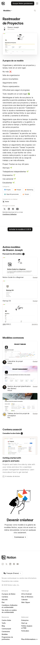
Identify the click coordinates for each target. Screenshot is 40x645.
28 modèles (10, 29)
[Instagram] (2, 564)
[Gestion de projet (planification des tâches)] (20, 375)
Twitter (7, 201)
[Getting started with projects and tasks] (20, 445)
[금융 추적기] (20, 313)
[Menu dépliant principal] (37, 3)
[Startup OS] (20, 289)
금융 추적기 (7, 324)
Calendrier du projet (15, 361)
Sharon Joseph (13, 27)
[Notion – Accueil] (3, 3)
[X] (4, 209)
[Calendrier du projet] (20, 350)
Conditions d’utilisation (10, 214)
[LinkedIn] (9, 209)
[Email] (17, 209)
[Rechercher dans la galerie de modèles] (34, 10)
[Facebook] (13, 209)
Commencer (20, 537)
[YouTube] (17, 564)
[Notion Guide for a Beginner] (20, 266)
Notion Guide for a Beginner (13, 277)
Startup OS (7, 301)
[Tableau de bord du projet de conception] (20, 402)
